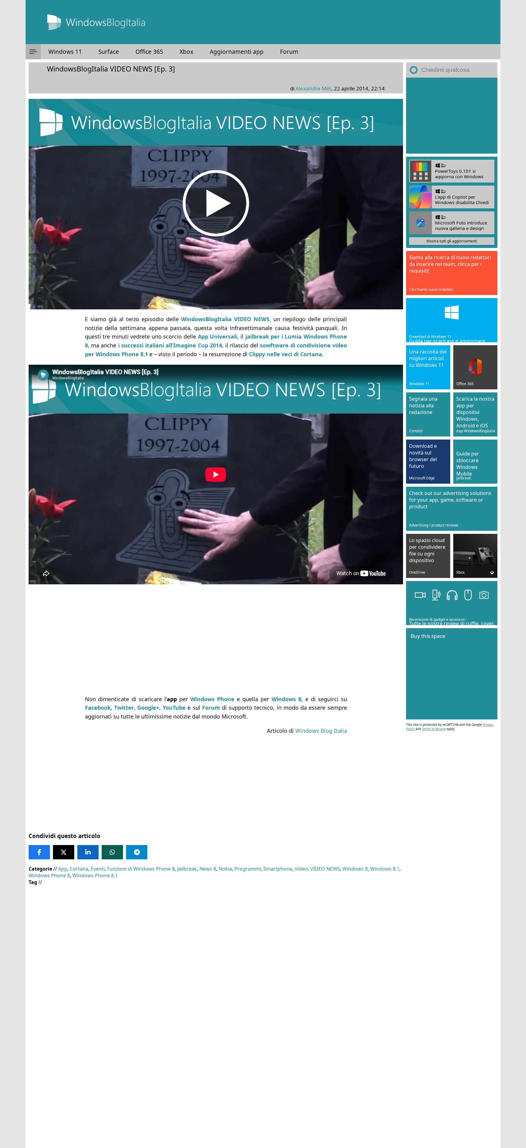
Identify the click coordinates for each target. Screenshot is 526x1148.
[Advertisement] (215, 646)
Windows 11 (65, 52)
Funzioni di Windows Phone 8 (141, 868)
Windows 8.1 (384, 868)
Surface (108, 52)
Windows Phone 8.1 (95, 875)
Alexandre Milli (313, 88)
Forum (289, 52)
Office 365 (149, 52)
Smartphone (277, 868)
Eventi (98, 868)
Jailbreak (187, 868)
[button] (33, 51)
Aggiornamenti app (237, 52)
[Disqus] (216, 1066)
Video (301, 868)
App (62, 868)
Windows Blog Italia (321, 730)
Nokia (225, 868)
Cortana (79, 868)
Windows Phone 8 (49, 875)
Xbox (186, 52)
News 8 (207, 868)
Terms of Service (434, 729)
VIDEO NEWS (325, 868)
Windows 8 (355, 868)
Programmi (247, 868)
